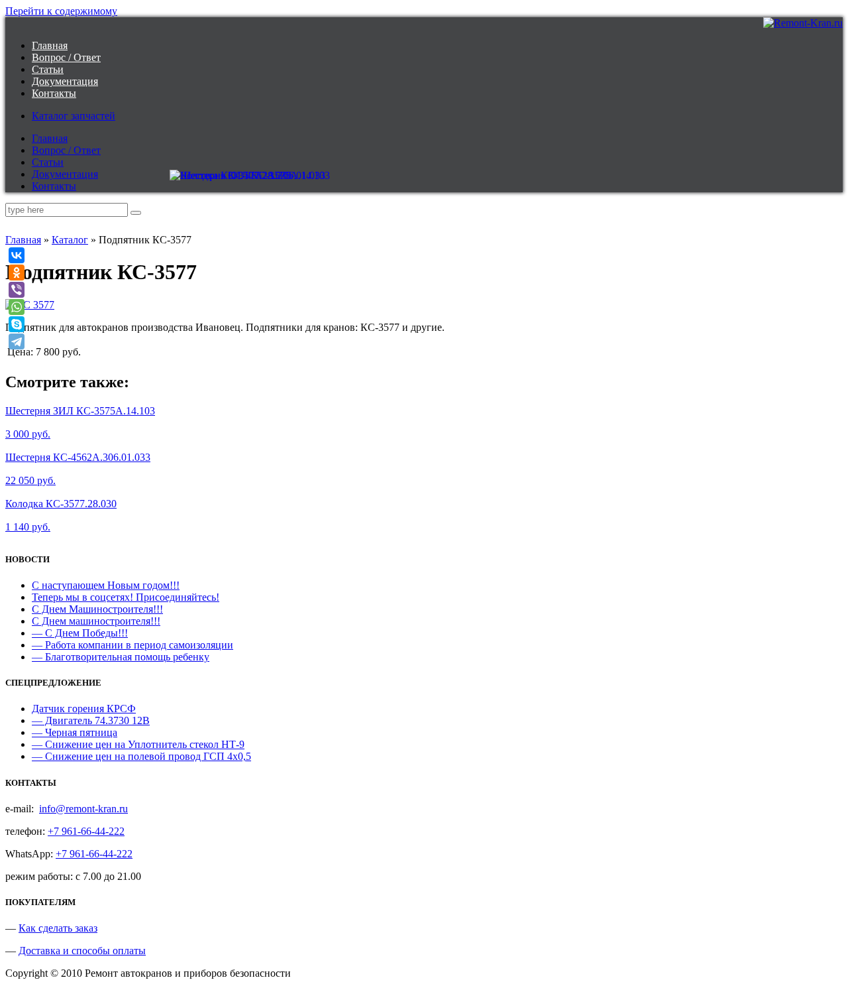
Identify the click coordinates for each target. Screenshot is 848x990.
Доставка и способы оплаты (82, 950)
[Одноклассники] (17, 272)
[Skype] (17, 324)
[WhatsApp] (17, 307)
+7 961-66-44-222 (86, 831)
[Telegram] (17, 341)
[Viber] (17, 290)
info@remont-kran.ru (83, 808)
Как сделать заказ (58, 928)
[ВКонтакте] (17, 255)
